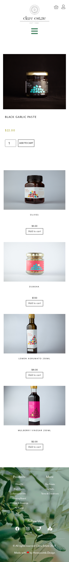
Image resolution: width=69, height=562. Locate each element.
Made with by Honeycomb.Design (34, 552)
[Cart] (56, 7)
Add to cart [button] (34, 231)
